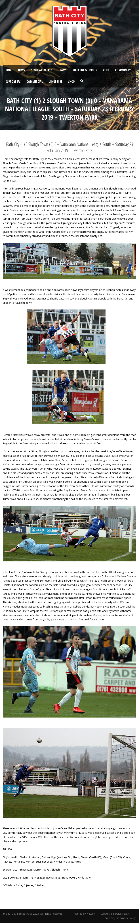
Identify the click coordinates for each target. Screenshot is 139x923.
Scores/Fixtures (41, 70)
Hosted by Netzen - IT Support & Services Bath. (102, 913)
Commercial (35, 82)
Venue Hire (55, 82)
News (21, 70)
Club (106, 70)
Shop (71, 82)
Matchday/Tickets (85, 70)
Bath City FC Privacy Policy (120, 918)
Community (123, 70)
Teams (62, 70)
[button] (82, 81)
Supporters (13, 82)
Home (9, 70)
